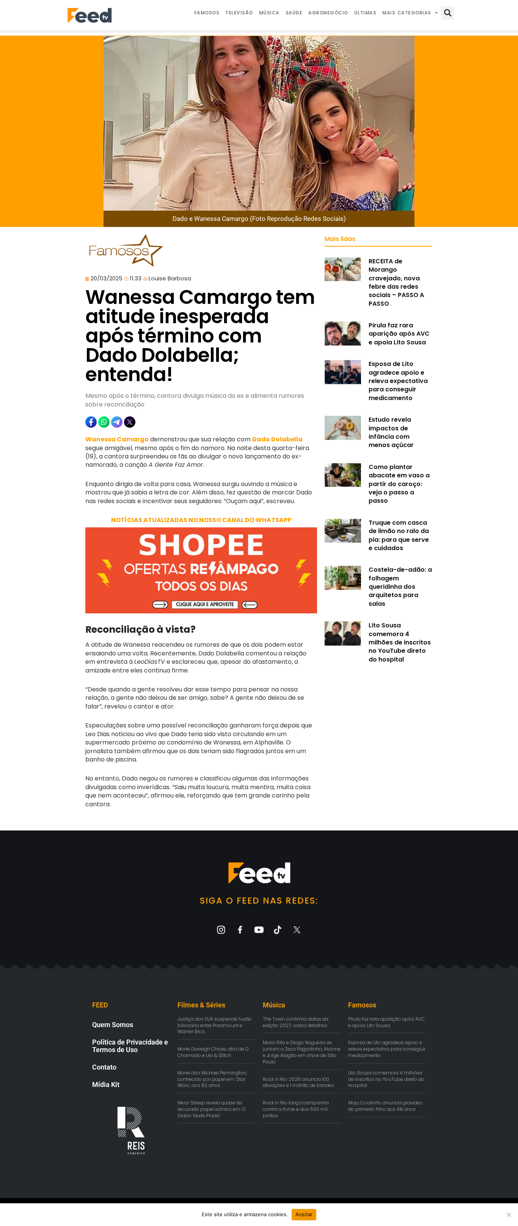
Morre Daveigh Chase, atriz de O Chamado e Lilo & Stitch (213, 1052)
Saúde (294, 12)
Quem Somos (112, 1025)
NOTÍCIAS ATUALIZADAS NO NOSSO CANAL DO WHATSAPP (201, 520)
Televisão (239, 12)
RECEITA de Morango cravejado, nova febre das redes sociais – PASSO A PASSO (396, 282)
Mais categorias (406, 12)
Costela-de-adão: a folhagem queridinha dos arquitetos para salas (400, 586)
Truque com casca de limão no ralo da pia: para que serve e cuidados (399, 535)
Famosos (207, 12)
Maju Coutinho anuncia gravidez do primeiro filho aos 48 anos (385, 1105)
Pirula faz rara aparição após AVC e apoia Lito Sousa (399, 334)
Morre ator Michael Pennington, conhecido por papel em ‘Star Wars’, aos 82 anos (212, 1079)
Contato (104, 1067)
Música (269, 12)
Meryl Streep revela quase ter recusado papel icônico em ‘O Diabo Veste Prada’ (211, 1109)
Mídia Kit (105, 1084)
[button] (447, 13)
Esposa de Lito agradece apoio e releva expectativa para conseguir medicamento (398, 381)
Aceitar (304, 1214)
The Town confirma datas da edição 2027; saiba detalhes (295, 1022)
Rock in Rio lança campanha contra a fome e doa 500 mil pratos (296, 1109)
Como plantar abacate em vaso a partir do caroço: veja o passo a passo (399, 484)
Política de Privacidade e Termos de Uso (130, 1046)
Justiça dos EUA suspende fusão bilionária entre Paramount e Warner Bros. (214, 1025)
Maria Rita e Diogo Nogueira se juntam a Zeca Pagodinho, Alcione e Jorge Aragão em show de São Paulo (302, 1052)
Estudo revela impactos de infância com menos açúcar (391, 432)
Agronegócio (328, 12)
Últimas (365, 12)
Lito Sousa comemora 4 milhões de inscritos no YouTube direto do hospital (400, 642)
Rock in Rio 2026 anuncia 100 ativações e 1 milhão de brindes (298, 1082)
